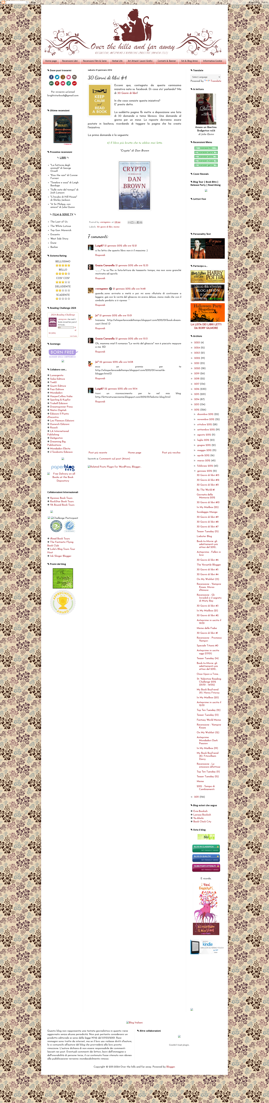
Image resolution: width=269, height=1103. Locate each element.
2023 (197, 353)
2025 (197, 342)
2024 (197, 348)
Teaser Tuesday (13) (208, 715)
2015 (197, 394)
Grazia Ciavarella (105, 265)
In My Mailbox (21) (207, 610)
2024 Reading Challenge (63, 314)
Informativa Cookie (212, 61)
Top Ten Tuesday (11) (208, 772)
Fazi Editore (57, 389)
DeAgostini (56, 438)
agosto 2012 (204, 435)
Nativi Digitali (58, 410)
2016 (197, 389)
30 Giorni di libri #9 (208, 517)
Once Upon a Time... (208, 674)
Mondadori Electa (60, 448)
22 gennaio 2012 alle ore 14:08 (116, 362)
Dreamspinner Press (61, 407)
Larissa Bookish (202, 815)
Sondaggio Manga (207, 512)
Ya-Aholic (198, 818)
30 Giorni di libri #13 (208, 475)
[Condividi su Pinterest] (141, 222)
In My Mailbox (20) (208, 697)
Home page (51, 61)
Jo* (97, 315)
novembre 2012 (206, 419)
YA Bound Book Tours (62, 505)
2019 (197, 373)
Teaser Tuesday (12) (208, 776)
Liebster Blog (204, 536)
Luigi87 (99, 246)
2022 (197, 358)
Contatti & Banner (167, 61)
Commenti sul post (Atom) (114, 459)
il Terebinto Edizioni (61, 452)
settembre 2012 (206, 430)
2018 (197, 379)
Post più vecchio (171, 453)
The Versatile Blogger (209, 565)
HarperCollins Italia (61, 396)
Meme (200, 781)
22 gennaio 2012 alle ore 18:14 (120, 389)
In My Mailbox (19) (207, 748)
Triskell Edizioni (59, 403)
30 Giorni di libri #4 (207, 574)
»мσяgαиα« (101, 289)
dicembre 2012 (205, 414)
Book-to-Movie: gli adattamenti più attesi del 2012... (207, 544)
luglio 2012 (203, 440)
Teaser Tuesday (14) (208, 658)
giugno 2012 (204, 445)
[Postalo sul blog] (132, 222)
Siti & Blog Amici (189, 61)
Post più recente (98, 453)
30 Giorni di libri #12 (208, 480)
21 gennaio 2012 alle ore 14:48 (129, 289)
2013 (197, 404)
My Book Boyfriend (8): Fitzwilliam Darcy (207, 756)
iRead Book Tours (60, 539)
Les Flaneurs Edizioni (62, 420)
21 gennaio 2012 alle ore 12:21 (120, 246)
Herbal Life (117, 61)
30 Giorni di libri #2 (208, 615)
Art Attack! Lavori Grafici (140, 61)
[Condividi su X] (135, 222)
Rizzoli (54, 427)
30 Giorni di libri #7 (207, 527)
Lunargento (56, 375)
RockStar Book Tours (62, 501)
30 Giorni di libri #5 (207, 569)
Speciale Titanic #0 (207, 645)
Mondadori (56, 393)
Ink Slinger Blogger (60, 556)
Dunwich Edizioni (59, 424)
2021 (197, 363)
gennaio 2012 (205, 471)
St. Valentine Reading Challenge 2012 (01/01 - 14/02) (209, 682)
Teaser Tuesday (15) (208, 531)
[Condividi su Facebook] (138, 222)
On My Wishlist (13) (208, 579)
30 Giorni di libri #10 (208, 502)
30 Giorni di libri (127, 93)
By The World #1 (206, 490)
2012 (197, 410)
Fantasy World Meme (209, 720)
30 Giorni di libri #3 (207, 606)
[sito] (206, 839)
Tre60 (53, 382)
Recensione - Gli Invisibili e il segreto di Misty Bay (209, 598)
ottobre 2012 (205, 424)
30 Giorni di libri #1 (207, 633)
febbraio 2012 (205, 466)
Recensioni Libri (70, 61)
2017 (197, 384)
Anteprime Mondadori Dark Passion (207, 740)
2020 (197, 368)
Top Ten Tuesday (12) (209, 710)
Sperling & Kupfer (60, 400)
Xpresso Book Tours (61, 498)
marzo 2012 (204, 460)
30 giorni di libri (104, 227)
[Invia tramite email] (129, 222)
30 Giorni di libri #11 (208, 485)
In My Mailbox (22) (208, 507)
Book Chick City (202, 821)
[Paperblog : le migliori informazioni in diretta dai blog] (63, 470)
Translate (216, 81)
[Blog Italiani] (134, 1023)
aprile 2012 (203, 455)
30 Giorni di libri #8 (208, 522)
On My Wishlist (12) (208, 732)
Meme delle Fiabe (207, 628)
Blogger (170, 1067)
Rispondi (100, 255)
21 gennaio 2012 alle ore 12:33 (132, 265)
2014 (197, 399)
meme (117, 227)
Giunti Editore (58, 386)
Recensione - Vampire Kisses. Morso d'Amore (209, 587)
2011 (197, 797)
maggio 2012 (204, 450)
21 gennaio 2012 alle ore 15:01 (115, 315)
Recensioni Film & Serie (95, 61)
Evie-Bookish (200, 811)
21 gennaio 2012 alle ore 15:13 (132, 339)
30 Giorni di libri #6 (208, 560)
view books (73, 336)
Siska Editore (57, 379)
